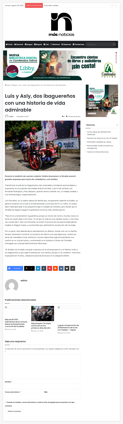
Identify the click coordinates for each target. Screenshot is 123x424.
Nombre (8, 382)
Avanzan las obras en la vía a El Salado (102, 138)
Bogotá (39, 44)
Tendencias (79, 44)
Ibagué (29, 44)
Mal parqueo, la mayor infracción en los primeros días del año (41, 325)
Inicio (10, 44)
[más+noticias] (61, 24)
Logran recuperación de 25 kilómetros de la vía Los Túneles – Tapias (68, 327)
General (19, 44)
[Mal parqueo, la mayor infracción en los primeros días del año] (42, 313)
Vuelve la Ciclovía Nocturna (98, 152)
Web (45, 392)
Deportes (67, 44)
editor (11, 116)
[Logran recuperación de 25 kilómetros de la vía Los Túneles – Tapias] (69, 314)
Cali (47, 44)
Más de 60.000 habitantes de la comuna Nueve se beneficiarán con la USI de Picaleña (16, 323)
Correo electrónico (13, 392)
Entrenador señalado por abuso (56, 5)
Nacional (56, 44)
